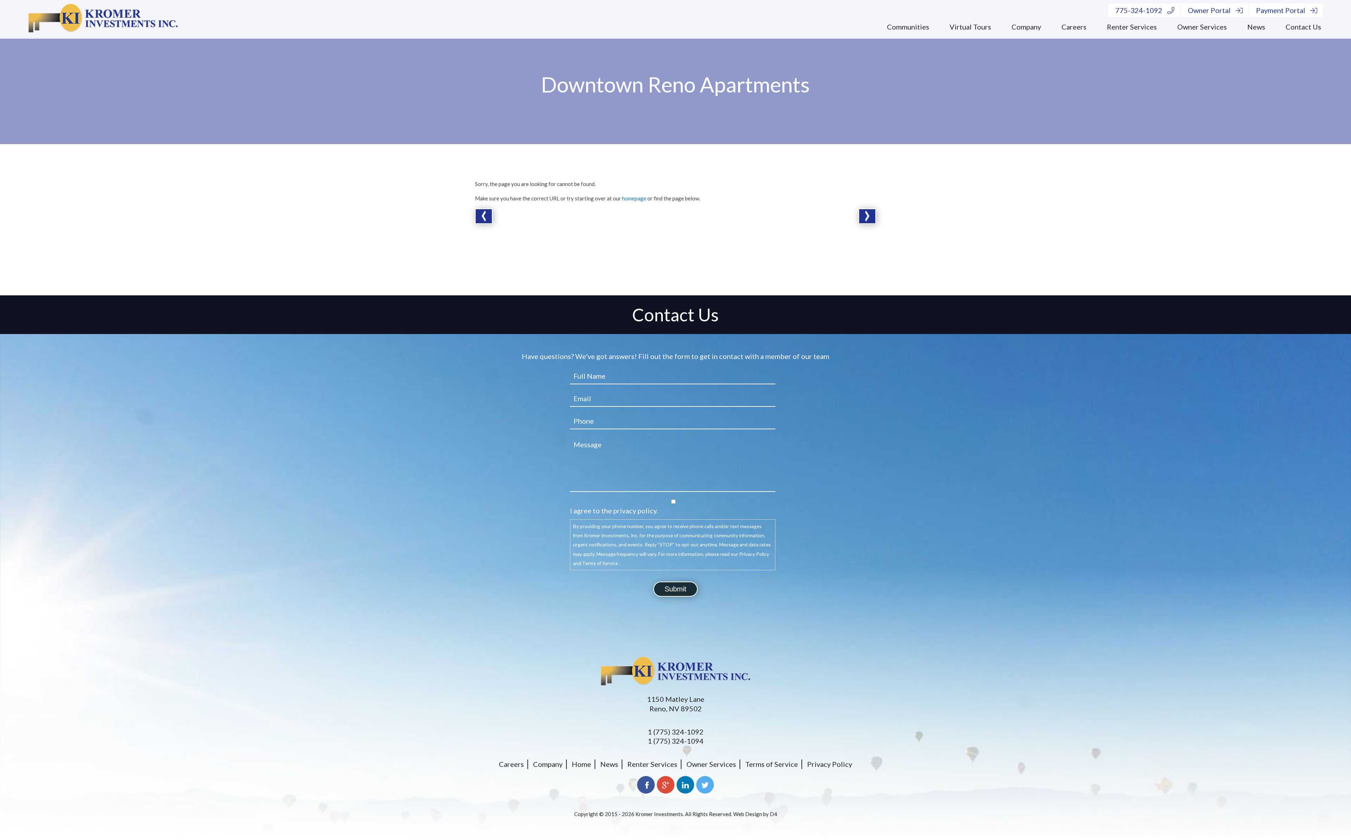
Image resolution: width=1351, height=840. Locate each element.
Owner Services (1202, 27)
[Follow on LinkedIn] (685, 785)
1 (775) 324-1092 (676, 731)
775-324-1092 (1138, 10)
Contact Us (1303, 27)
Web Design (747, 814)
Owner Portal (1209, 10)
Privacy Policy (829, 764)
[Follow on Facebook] (646, 785)
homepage (634, 198)
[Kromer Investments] (103, 19)
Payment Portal (1280, 10)
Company (1026, 27)
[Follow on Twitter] (705, 785)
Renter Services (1132, 27)
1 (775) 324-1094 (676, 741)
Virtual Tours (970, 27)
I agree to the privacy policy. (614, 510)
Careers (1073, 27)
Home (581, 764)
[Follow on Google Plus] (665, 785)
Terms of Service (771, 764)
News (1256, 27)
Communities (908, 27)
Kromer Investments (659, 814)
